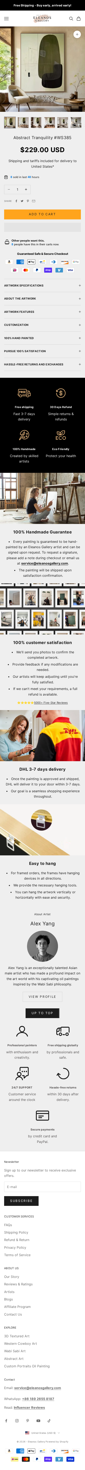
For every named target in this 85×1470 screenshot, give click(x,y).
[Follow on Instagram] (17, 1421)
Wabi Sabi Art (15, 1351)
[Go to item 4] (49, 122)
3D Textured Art (17, 1336)
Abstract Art (14, 1359)
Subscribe (21, 1201)
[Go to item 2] (23, 122)
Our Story (11, 1277)
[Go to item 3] (36, 122)
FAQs (8, 1225)
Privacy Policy (15, 1247)
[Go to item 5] (62, 122)
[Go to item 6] (76, 122)
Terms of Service (17, 1255)
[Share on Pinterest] (28, 201)
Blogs (8, 1299)
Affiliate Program (17, 1307)
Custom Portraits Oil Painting (27, 1366)
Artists (9, 1292)
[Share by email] (33, 201)
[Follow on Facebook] (6, 1421)
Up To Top (42, 1013)
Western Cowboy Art (20, 1343)
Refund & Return (16, 1240)
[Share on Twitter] (22, 201)
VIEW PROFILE (42, 997)
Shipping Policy (16, 1232)
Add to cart (42, 214)
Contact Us (13, 1314)
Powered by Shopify (57, 1441)
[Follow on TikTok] (49, 1421)
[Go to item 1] (10, 122)
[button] (42, 227)
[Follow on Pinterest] (28, 1421)
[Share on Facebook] (16, 201)
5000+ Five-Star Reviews (51, 702)
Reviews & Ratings (18, 1284)
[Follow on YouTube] (38, 1421)
